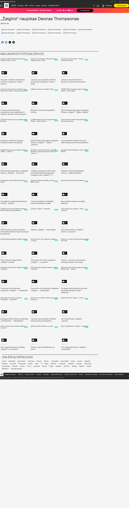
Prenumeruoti (121, 5)
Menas (44, 366)
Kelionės (53, 364)
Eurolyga (20, 5)
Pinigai (51, 366)
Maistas (81, 366)
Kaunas (79, 361)
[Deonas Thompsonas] (8, 29)
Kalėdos (74, 366)
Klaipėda (87, 361)
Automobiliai (65, 361)
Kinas (36, 364)
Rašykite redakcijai (10, 374)
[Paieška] (94, 5)
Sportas (39, 361)
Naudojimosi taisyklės (91, 374)
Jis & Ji (29, 366)
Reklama (58, 366)
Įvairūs (4, 361)
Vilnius (73, 361)
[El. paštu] (14, 42)
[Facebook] (2, 42)
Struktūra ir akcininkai (70, 374)
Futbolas (79, 364)
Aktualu (46, 361)
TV (41, 364)
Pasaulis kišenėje (16, 369)
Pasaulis (44, 5)
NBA (26, 5)
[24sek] (13, 6)
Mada (46, 364)
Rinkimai (5, 364)
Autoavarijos (21, 361)
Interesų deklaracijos (56, 374)
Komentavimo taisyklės (105, 374)
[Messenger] (6, 42)
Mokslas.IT (5, 369)
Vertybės (38, 374)
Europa (37, 5)
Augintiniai (12, 361)
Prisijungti (109, 5)
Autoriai (81, 374)
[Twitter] (10, 42)
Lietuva (31, 5)
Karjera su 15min (29, 374)
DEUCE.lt (67, 366)
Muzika (30, 364)
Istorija (89, 366)
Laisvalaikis (54, 361)
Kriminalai (31, 361)
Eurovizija (13, 364)
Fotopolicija (22, 364)
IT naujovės (62, 364)
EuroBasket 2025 (53, 5)
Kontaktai (46, 374)
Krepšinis (71, 364)
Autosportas (6, 366)
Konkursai (37, 366)
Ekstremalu (87, 364)
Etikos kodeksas (119, 374)
